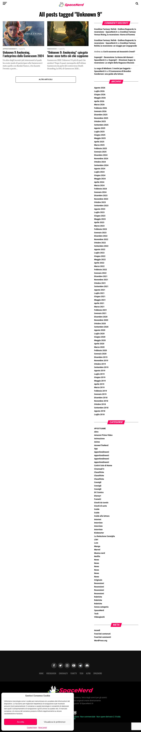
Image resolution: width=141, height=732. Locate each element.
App (96, 449)
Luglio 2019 (99, 374)
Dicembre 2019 (100, 357)
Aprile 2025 (99, 142)
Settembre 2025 (101, 125)
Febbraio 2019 (100, 391)
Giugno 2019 (99, 377)
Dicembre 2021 (100, 276)
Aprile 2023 (99, 222)
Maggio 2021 (100, 300)
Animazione (99, 438)
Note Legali (42, 728)
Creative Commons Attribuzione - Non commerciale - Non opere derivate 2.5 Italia (86, 717)
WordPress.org (100, 640)
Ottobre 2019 (100, 364)
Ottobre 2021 (100, 283)
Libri (96, 539)
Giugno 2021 (99, 296)
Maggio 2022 (100, 259)
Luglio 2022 (99, 253)
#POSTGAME (100, 428)
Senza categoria (101, 607)
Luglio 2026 (99, 91)
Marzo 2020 (99, 347)
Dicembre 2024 (100, 155)
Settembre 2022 (101, 246)
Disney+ (97, 496)
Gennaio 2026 (100, 111)
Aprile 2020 (99, 344)
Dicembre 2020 (100, 317)
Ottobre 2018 (100, 404)
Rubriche (98, 597)
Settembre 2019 (101, 367)
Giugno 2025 (99, 135)
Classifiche (99, 472)
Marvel (97, 550)
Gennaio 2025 (100, 152)
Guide (96, 509)
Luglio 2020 (99, 333)
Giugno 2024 (99, 175)
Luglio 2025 (99, 132)
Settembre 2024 (101, 165)
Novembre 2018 (101, 401)
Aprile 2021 (99, 303)
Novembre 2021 (101, 280)
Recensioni (99, 583)
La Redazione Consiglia (104, 536)
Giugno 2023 (99, 216)
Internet (97, 519)
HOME (41, 673)
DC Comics (99, 492)
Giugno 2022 (99, 256)
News (96, 560)
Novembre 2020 (101, 320)
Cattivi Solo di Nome (103, 465)
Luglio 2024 (99, 172)
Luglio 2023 (99, 212)
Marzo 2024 (99, 185)
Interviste (98, 523)
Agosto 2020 (99, 330)
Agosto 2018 (99, 411)
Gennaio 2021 (100, 313)
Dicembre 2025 (100, 115)
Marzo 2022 (99, 266)
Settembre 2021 (101, 286)
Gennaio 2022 (100, 273)
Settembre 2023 (101, 205)
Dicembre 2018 (100, 397)
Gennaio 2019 (100, 394)
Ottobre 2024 (100, 162)
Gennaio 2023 (100, 232)
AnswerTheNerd (101, 445)
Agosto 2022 (99, 249)
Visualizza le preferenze (54, 722)
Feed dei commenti (102, 637)
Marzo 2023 (99, 226)
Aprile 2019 (99, 384)
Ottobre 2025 (100, 121)
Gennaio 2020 (100, 354)
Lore (96, 543)
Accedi (97, 630)
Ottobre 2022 (100, 243)
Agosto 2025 (99, 128)
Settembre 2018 (101, 408)
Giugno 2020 (99, 337)
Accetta (20, 722)
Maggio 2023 (100, 219)
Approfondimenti (101, 452)
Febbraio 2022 (100, 269)
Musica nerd (99, 553)
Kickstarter (99, 533)
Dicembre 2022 (100, 236)
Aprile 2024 (99, 182)
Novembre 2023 (101, 199)
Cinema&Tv (99, 469)
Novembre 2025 (101, 118)
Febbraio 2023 (100, 229)
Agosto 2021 (99, 290)
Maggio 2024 (100, 179)
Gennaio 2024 (100, 192)
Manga (97, 546)
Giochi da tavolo (101, 502)
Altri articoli (46, 79)
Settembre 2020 (101, 327)
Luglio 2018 (99, 414)
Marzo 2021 (99, 307)
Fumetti (97, 499)
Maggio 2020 (100, 340)
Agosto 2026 (99, 88)
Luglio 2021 (99, 293)
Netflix (97, 556)
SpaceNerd (99, 610)
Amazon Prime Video (103, 435)
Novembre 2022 (101, 239)
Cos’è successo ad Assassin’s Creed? (119, 51)
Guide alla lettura (101, 516)
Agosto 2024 (99, 168)
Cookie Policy (32, 728)
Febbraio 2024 (100, 189)
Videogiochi (99, 617)
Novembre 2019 (101, 360)
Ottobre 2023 (100, 202)
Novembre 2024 (101, 158)
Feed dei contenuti (102, 634)
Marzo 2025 (99, 145)
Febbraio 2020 (100, 350)
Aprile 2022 (99, 263)
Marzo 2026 (99, 104)
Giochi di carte (100, 506)
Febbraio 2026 (100, 108)
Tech (96, 614)
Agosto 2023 (99, 209)
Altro (96, 432)
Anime (97, 442)
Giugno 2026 (99, 94)
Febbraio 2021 (100, 310)
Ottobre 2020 (100, 323)
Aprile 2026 (99, 101)
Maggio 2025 (100, 138)
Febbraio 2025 (100, 148)
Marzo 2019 (99, 387)
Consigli (97, 482)
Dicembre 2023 (100, 195)
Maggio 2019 (100, 381)
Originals (98, 580)
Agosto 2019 (99, 370)
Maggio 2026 (100, 98)
